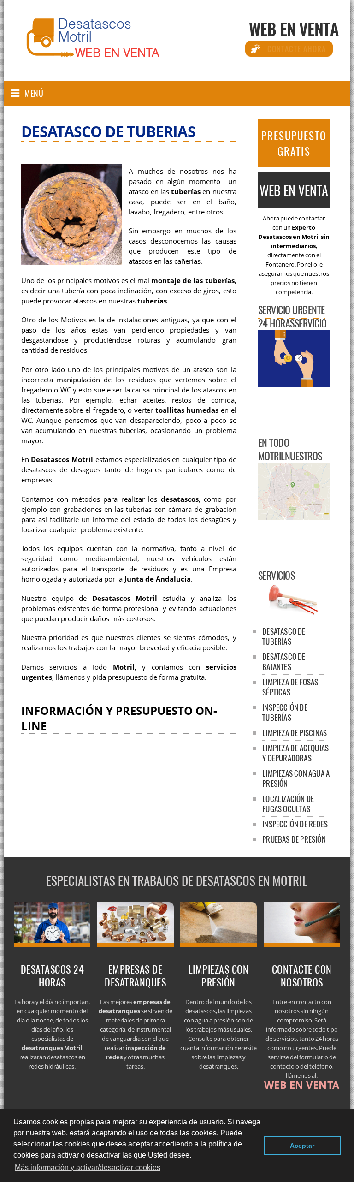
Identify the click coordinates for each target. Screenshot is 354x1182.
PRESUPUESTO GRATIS (293, 143)
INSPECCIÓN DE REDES (295, 824)
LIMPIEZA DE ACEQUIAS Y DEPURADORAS (295, 753)
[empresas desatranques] (135, 944)
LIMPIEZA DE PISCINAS (294, 732)
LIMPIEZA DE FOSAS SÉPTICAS (290, 687)
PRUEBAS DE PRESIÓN (294, 839)
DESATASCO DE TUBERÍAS (283, 636)
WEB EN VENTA (293, 28)
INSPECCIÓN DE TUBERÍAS (284, 712)
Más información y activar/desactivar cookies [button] (87, 1167)
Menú (33, 93)
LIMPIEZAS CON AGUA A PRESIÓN (296, 778)
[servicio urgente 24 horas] (52, 944)
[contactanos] (302, 944)
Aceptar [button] (302, 1145)
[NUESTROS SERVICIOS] (294, 613)
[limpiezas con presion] (218, 944)
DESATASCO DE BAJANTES (283, 661)
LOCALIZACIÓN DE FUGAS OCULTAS (288, 803)
